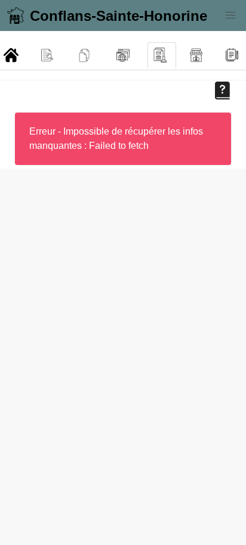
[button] (230, 15)
